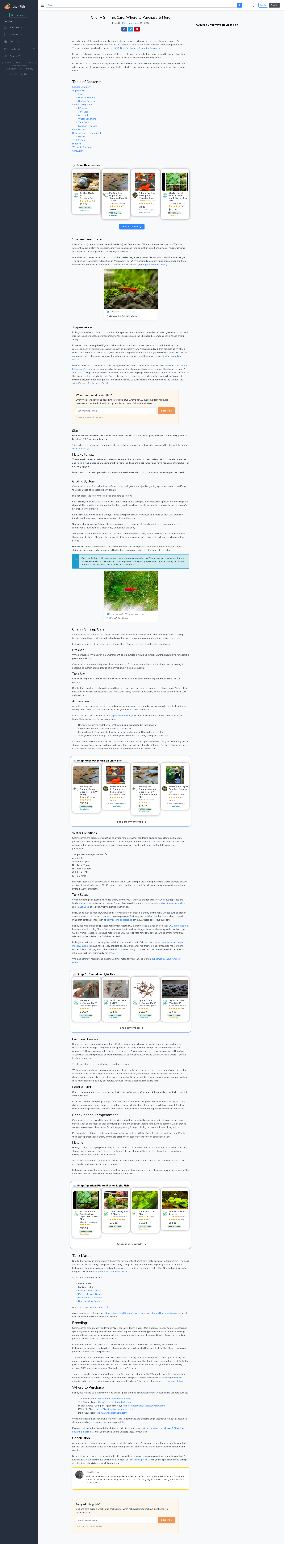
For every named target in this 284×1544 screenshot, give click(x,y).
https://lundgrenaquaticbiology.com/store (144, 1405)
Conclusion (77, 150)
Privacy (29, 68)
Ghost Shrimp (79, 448)
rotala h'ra (180, 903)
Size (80, 94)
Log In (263, 5)
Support (29, 62)
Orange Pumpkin (101, 1271)
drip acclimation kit (120, 715)
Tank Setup (84, 122)
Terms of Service (18, 65)
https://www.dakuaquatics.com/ (110, 1412)
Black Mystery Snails (89, 1301)
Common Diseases (87, 126)
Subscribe (166, 410)
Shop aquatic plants (130, 1244)
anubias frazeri (166, 903)
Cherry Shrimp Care (82, 104)
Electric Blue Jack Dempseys (166, 1313)
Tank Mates (78, 140)
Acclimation (84, 115)
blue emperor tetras (163, 942)
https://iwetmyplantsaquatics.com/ (115, 1409)
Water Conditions (87, 119)
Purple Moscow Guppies (91, 1294)
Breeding (77, 143)
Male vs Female (86, 97)
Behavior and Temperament (86, 133)
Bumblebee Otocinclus (90, 1297)
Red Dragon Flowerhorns (132, 1313)
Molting (82, 136)
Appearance (78, 90)
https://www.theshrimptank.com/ (114, 1402)
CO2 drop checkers (178, 925)
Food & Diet (78, 129)
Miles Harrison (129, 23)
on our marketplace (174, 1381)
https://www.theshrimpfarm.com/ (114, 1398)
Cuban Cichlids (111, 1313)
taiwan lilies (82, 906)
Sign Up (274, 5)
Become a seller (19, 15)
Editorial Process (14, 68)
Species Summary (81, 87)
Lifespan (82, 108)
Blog (18, 62)
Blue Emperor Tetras (89, 1290)
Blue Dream (121, 1271)
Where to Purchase (82, 147)
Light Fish (23, 74)
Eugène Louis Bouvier (154, 264)
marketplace (140, 1459)
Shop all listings (130, 226)
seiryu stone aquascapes (119, 919)
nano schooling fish (99, 1307)
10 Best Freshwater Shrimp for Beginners (138, 48)
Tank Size (83, 111)
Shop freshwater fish (130, 821)
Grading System (86, 101)
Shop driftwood (130, 1028)
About (8, 62)
